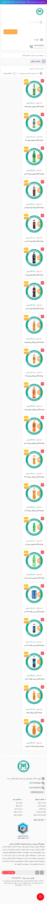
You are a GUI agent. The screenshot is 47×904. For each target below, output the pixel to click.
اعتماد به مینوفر (18, 812)
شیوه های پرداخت (41, 812)
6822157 (35, 783)
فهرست (36, 40)
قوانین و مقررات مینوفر (40, 815)
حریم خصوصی (42, 809)
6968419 (35, 788)
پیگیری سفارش (42, 806)
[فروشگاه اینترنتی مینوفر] (39, 11)
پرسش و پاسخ (18, 809)
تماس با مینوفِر (42, 803)
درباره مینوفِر (19, 806)
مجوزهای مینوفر (18, 815)
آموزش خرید (19, 803)
